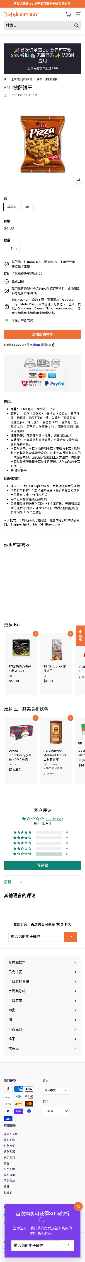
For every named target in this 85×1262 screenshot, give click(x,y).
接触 (7, 1187)
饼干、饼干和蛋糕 (47, 79)
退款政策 (9, 1152)
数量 (7, 240)
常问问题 (9, 1140)
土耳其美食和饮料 (21, 79)
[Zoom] (78, 179)
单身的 (11, 207)
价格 (7, 221)
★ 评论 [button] (80, 635)
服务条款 (9, 1181)
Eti (5, 95)
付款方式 (9, 1146)
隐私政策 (9, 1175)
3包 (27, 207)
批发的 (8, 1192)
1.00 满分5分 (54, 819)
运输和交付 (11, 1134)
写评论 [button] (42, 865)
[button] (18, 591)
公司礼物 (9, 1169)
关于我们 (9, 1157)
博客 (7, 1163)
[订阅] (70, 937)
